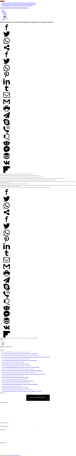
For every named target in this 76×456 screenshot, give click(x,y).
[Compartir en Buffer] (6, 323)
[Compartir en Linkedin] (6, 84)
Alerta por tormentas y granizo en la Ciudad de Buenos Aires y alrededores (15, 377)
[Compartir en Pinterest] (6, 77)
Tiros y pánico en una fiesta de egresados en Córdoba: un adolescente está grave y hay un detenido (19, 353)
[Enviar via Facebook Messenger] (6, 152)
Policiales (5, 15)
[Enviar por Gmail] (6, 104)
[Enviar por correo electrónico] (6, 262)
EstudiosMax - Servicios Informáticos (14, 455)
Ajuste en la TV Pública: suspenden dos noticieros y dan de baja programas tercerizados (18, 380)
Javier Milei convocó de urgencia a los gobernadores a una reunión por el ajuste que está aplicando (19, 384)
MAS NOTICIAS (4, 12)
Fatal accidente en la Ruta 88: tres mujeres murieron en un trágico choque (15, 387)
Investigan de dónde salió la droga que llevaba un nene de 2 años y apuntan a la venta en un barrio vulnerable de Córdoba (18, 3)
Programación (4, 19)
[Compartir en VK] (6, 165)
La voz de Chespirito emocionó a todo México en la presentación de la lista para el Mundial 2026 (19, 360)
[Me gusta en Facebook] (6, 138)
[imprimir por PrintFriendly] (6, 111)
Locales (3, 10)
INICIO (3, 9)
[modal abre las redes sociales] (6, 50)
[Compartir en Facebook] (6, 30)
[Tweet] (6, 64)
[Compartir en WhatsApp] (6, 43)
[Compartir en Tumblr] (6, 91)
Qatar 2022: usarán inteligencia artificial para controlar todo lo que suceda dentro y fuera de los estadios (20, 367)
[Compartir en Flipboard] (6, 172)
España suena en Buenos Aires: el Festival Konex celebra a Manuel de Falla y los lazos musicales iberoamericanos (22, 370)
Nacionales (3, 11)
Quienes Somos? (6, 18)
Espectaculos (5, 14)
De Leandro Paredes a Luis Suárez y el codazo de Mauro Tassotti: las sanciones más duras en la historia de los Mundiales (18, 2)
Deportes (5, 13)
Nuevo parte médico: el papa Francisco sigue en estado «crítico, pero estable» (15, 363)
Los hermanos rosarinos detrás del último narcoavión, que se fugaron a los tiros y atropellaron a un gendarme (21, 391)
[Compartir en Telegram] (6, 118)
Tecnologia (5, 17)
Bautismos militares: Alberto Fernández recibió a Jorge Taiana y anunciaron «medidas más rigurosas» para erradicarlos (23, 374)
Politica (5, 16)
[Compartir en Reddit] (6, 145)
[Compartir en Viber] (6, 296)
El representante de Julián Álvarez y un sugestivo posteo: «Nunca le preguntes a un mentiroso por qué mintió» (17, 5)
